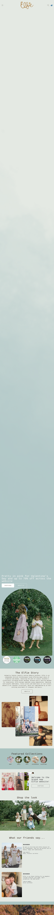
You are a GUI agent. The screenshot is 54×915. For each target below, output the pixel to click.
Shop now (7, 585)
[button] (2, 5)
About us (21, 585)
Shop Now (41, 786)
